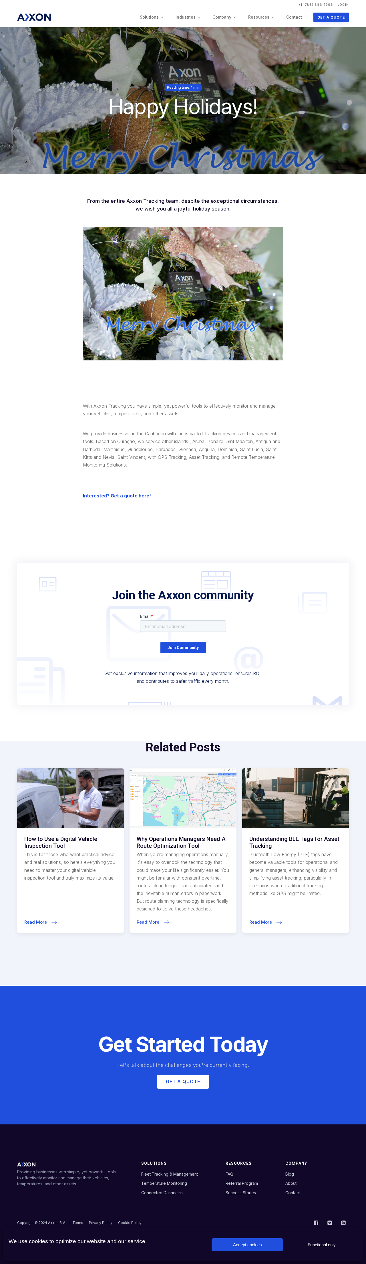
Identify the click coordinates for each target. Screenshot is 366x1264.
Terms (77, 1223)
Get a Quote (183, 1081)
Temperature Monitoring (164, 1183)
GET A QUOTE (331, 17)
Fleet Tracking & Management (169, 1174)
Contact (294, 17)
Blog (289, 1174)
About (291, 1183)
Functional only (322, 1244)
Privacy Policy (100, 1223)
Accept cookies (247, 1244)
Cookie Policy (130, 1223)
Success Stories (241, 1192)
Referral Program (242, 1183)
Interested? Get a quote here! (117, 496)
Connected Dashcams (162, 1192)
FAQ (229, 1174)
